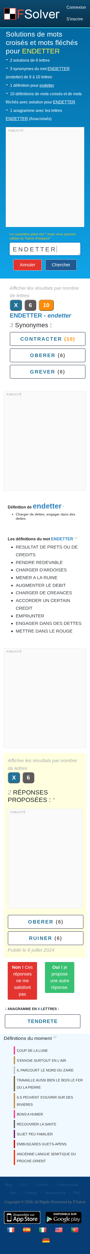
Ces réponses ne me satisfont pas (22, 981)
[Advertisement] (45, 178)
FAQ (76, 1193)
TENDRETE (43, 1021)
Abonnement (55, 1193)
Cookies (42, 1185)
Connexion (76, 7)
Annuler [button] (27, 264)
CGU (24, 1185)
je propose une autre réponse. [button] (59, 977)
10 (46, 305)
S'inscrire (74, 19)
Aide (13, 1193)
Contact (31, 1193)
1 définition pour (32, 85)
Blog (8, 1185)
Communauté (67, 1185)
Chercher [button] (61, 264)
